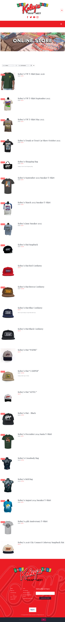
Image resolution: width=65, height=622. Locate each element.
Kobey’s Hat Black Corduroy (30, 328)
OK (43, 619)
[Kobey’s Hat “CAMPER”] (8, 370)
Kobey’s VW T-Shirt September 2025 (34, 98)
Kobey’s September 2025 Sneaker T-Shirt (36, 177)
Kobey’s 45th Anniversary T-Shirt (32, 521)
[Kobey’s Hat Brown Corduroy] (8, 286)
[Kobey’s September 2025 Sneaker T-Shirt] (8, 177)
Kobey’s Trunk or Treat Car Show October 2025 (39, 140)
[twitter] (31, 17)
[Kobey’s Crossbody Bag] (8, 457)
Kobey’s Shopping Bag (28, 161)
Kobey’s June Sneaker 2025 (30, 223)
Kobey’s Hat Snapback (28, 244)
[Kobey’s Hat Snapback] (8, 244)
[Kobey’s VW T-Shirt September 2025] (8, 97)
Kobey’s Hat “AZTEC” (27, 392)
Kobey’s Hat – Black (27, 413)
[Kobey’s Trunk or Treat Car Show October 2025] (8, 139)
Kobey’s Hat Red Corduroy (30, 265)
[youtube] (34, 17)
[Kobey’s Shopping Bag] (8, 161)
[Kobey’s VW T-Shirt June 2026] (8, 73)
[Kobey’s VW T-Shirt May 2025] (8, 118)
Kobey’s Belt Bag (25, 479)
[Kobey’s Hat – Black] (8, 412)
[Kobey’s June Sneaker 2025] (8, 222)
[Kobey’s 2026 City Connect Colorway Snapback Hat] (8, 541)
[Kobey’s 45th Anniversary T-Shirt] (8, 520)
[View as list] (33, 65)
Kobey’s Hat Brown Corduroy (31, 286)
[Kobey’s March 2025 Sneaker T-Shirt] (8, 201)
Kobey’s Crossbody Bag (28, 458)
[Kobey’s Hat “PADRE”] (8, 349)
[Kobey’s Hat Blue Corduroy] (8, 307)
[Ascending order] (16, 65)
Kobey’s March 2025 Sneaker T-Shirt (34, 202)
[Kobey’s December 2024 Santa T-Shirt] (8, 433)
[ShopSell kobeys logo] (32, 3)
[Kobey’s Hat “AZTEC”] (8, 391)
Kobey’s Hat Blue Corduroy (30, 307)
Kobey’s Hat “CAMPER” (28, 370)
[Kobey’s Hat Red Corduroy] (8, 265)
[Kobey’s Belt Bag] (8, 478)
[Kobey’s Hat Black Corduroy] (8, 328)
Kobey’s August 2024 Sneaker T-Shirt (34, 500)
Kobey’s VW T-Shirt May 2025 (31, 119)
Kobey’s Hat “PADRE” (27, 349)
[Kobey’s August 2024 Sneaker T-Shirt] (8, 499)
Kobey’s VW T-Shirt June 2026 (31, 73)
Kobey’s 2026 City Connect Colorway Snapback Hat (41, 542)
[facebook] (28, 17)
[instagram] (37, 17)
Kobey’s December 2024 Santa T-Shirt (35, 434)
